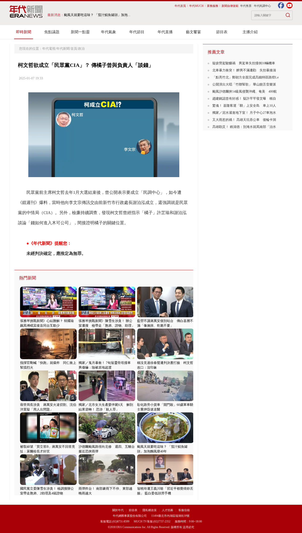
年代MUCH (196, 6)
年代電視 (48, 48)
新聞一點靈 (80, 32)
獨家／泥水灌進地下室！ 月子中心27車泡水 (244, 112)
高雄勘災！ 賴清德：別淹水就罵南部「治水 (244, 127)
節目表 (221, 32)
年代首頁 (180, 6)
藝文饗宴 (193, 32)
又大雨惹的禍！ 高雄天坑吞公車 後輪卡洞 (244, 120)
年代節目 (136, 32)
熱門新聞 (27, 278)
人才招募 (167, 510)
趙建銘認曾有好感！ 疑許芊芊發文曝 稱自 (244, 98)
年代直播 (165, 32)
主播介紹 (250, 32)
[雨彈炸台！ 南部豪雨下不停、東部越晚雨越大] (107, 484)
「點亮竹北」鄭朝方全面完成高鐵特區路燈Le (245, 77)
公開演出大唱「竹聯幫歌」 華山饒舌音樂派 (244, 84)
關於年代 (118, 510)
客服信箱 (184, 510)
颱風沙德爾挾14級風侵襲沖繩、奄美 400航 (244, 91)
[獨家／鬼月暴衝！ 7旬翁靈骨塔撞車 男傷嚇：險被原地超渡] (107, 358)
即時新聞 (23, 32)
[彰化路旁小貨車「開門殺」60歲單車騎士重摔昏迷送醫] (165, 400)
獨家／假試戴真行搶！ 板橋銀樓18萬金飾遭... (97, 15)
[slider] (104, 173)
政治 (81, 48)
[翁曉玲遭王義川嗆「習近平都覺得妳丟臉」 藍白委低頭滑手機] (165, 484)
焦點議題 (51, 32)
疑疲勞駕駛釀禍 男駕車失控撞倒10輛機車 (243, 63)
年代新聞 (63, 48)
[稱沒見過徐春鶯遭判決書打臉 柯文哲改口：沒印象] (165, 358)
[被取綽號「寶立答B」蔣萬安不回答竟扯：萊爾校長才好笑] (48, 442)
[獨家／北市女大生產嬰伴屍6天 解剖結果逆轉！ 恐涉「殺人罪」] (107, 400)
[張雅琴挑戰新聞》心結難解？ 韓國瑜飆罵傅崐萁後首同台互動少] (48, 316)
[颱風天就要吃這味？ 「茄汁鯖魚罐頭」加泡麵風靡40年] (165, 442)
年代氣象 (108, 32)
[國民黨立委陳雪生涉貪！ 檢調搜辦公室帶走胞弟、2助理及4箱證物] (48, 484)
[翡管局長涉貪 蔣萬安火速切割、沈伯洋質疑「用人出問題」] (48, 400)
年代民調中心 (262, 6)
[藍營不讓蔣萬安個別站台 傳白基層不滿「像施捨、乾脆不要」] (165, 316)
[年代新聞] (26, 11)
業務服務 (212, 6)
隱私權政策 (150, 510)
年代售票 (246, 6)
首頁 (74, 48)
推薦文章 (216, 52)
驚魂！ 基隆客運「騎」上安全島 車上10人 (244, 105)
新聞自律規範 (230, 6)
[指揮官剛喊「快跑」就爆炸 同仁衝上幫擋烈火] (48, 358)
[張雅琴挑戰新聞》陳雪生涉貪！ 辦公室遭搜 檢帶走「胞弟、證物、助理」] (107, 316)
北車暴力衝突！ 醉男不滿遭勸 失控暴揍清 (244, 70)
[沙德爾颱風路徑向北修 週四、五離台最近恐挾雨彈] (107, 442)
